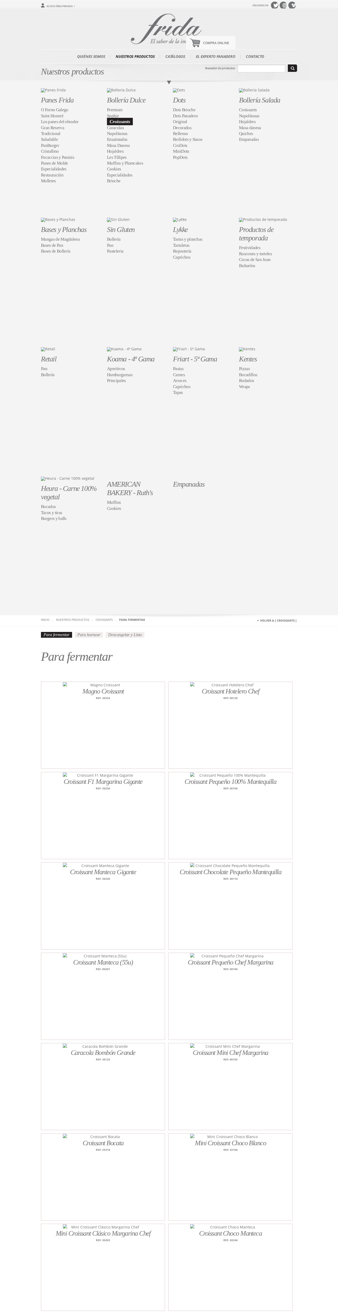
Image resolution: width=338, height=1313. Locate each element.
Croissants (120, 121)
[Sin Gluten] (118, 219)
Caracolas (115, 127)
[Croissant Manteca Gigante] (103, 865)
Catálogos (175, 56)
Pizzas (244, 368)
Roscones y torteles (255, 253)
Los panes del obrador (60, 121)
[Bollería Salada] (254, 89)
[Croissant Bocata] (103, 1136)
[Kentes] (247, 348)
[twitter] (274, 5)
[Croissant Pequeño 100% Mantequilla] (230, 774)
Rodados (246, 380)
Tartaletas (181, 245)
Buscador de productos (220, 68)
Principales (116, 380)
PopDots (180, 157)
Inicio (45, 620)
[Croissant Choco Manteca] (230, 1226)
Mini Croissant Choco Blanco (230, 1143)
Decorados (182, 127)
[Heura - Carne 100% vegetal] (67, 478)
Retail (49, 359)
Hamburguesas (120, 374)
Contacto (255, 56)
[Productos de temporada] (263, 219)
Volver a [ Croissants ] (278, 620)
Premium (114, 109)
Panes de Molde (54, 163)
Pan (110, 245)
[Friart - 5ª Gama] (189, 348)
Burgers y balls (54, 518)
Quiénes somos (91, 56)
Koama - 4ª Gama (130, 359)
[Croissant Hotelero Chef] (230, 684)
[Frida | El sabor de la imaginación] (169, 28)
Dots (179, 100)
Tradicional (50, 133)
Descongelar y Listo (125, 634)
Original (180, 121)
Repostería (182, 251)
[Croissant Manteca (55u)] (103, 955)
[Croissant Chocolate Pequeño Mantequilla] (230, 865)
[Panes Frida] (53, 89)
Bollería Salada (259, 100)
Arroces (179, 380)
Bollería (114, 239)
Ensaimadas (117, 139)
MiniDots (181, 151)
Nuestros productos (135, 56)
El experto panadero (215, 56)
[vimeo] (292, 5)
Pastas (178, 368)
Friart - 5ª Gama (195, 359)
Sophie (113, 115)
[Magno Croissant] (103, 684)
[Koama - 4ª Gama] (124, 348)
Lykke (180, 229)
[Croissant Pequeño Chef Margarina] (230, 955)
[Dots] (179, 89)
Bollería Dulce (126, 100)
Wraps (244, 386)
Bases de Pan (52, 245)
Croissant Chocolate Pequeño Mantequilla (230, 872)
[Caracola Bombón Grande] (103, 1046)
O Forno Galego (54, 109)
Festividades (249, 247)
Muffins (114, 502)
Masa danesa (250, 127)
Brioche (113, 180)
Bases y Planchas (64, 229)
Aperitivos (116, 368)
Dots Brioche (184, 109)
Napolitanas (117, 133)
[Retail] (48, 348)
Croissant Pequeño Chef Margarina (230, 962)
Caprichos (181, 257)
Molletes (48, 180)
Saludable (49, 139)
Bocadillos (248, 374)
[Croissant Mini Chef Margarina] (230, 1046)
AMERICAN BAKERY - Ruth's (130, 488)
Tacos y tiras (51, 512)
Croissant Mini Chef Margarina (230, 1052)
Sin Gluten (121, 229)
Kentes (248, 359)
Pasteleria (115, 251)
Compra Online (216, 43)
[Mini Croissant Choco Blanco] (230, 1136)
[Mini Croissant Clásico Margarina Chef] (103, 1226)
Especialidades (53, 168)
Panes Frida (57, 100)
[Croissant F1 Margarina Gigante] (103, 774)
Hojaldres (115, 151)
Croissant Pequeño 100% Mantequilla (230, 781)
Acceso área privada (59, 6)
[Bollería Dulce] (121, 89)
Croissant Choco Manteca (230, 1233)
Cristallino (50, 151)
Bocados (48, 506)
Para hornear (88, 634)
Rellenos (180, 133)
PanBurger (50, 145)
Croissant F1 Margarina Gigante (103, 781)
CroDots (180, 145)
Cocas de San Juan (254, 259)
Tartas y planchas (187, 239)
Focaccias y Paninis (57, 157)
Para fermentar (132, 620)
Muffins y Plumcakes (125, 163)
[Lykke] (180, 219)
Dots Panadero (185, 115)
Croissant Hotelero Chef (230, 691)
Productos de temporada (256, 233)
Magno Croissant (103, 691)
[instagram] (283, 5)
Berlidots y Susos (187, 139)
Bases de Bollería (55, 251)
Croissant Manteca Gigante (103, 872)
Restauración (52, 175)
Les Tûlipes (117, 157)
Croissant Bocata (103, 1143)
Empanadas (249, 139)
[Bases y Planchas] (58, 219)
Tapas (178, 392)
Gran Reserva (52, 127)
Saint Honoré (52, 115)
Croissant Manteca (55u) (103, 962)
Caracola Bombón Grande (103, 1052)
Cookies (114, 168)
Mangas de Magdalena (60, 239)
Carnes (179, 374)
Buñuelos (247, 265)
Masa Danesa (118, 145)
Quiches (246, 133)
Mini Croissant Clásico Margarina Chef (103, 1233)
